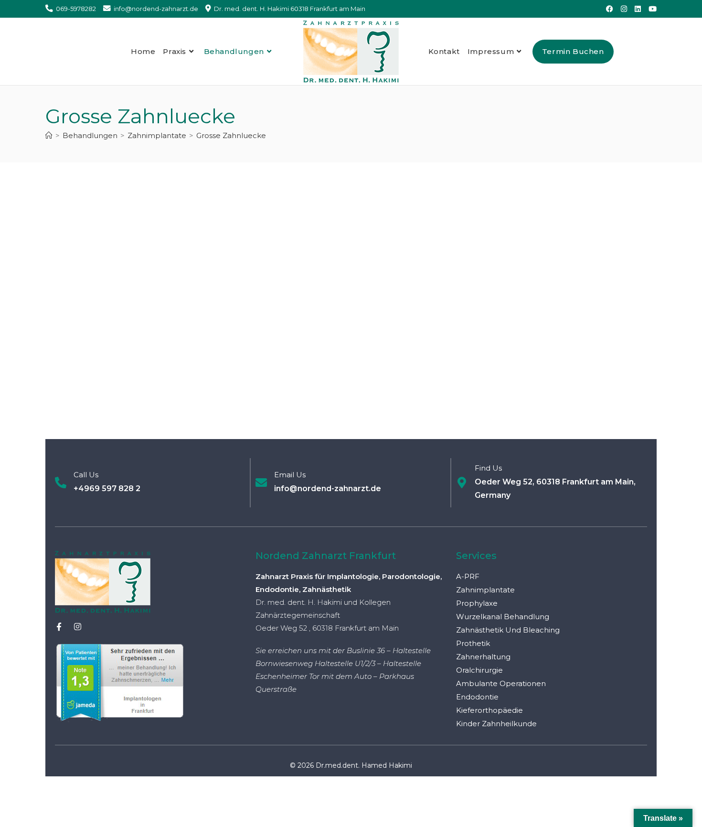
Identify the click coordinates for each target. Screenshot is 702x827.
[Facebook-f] (59, 627)
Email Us (290, 474)
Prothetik (473, 643)
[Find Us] (462, 482)
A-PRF (467, 576)
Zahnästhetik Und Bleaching (508, 629)
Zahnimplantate (485, 589)
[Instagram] (78, 627)
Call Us (86, 474)
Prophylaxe (477, 603)
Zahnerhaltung (483, 656)
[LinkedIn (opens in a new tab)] (638, 9)
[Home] (49, 135)
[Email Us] (261, 482)
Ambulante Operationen (501, 683)
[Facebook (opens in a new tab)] (609, 9)
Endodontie (477, 696)
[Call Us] (60, 482)
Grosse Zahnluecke (231, 135)
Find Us (488, 468)
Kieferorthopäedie (489, 710)
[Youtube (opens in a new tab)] (651, 9)
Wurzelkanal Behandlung (502, 616)
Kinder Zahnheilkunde (496, 723)
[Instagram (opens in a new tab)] (624, 9)
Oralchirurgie (479, 670)
